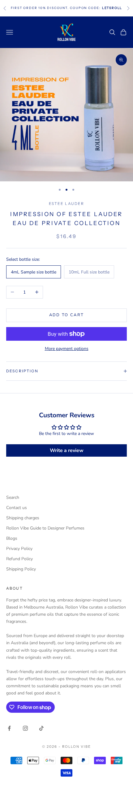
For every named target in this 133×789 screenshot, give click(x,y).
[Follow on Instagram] (25, 728)
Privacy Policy (19, 549)
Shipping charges (22, 518)
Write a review (67, 450)
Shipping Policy (21, 569)
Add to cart (66, 315)
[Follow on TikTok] (41, 728)
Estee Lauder (66, 203)
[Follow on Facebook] (9, 728)
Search (12, 497)
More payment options (66, 349)
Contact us (16, 508)
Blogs (11, 538)
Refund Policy (19, 559)
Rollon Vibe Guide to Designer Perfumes (45, 528)
